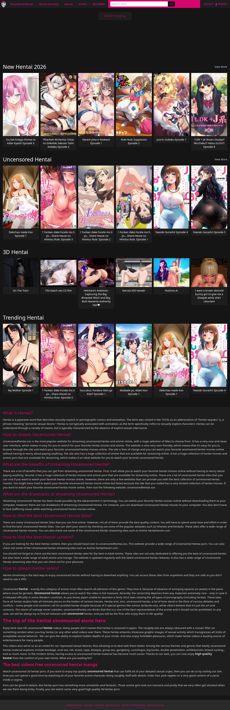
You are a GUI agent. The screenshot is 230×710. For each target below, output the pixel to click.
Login (209, 4)
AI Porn (82, 4)
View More (221, 66)
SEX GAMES (99, 4)
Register (222, 4)
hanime (88, 705)
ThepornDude (155, 705)
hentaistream (74, 705)
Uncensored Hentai (21, 4)
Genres (68, 4)
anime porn (113, 705)
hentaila (99, 705)
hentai (125, 705)
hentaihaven (138, 705)
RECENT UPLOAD (113, 15)
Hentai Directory (49, 4)
